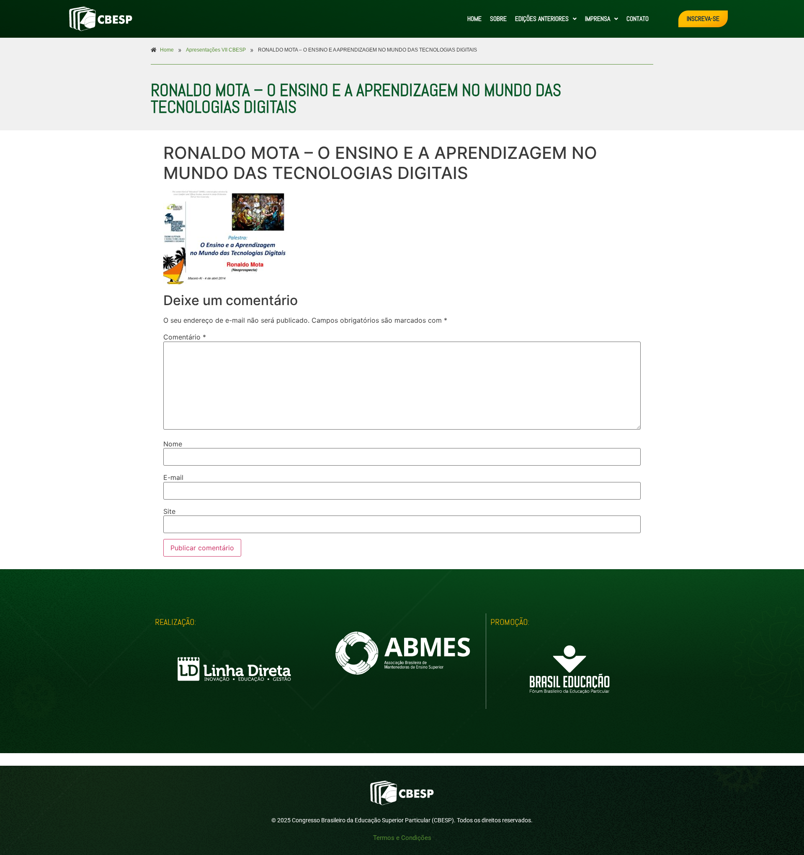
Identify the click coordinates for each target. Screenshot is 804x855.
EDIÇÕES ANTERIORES (542, 18)
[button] (546, 18)
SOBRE (498, 18)
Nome (172, 443)
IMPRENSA (597, 18)
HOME (474, 18)
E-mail (173, 477)
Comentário (184, 337)
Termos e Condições (402, 838)
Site (169, 511)
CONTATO (637, 18)
